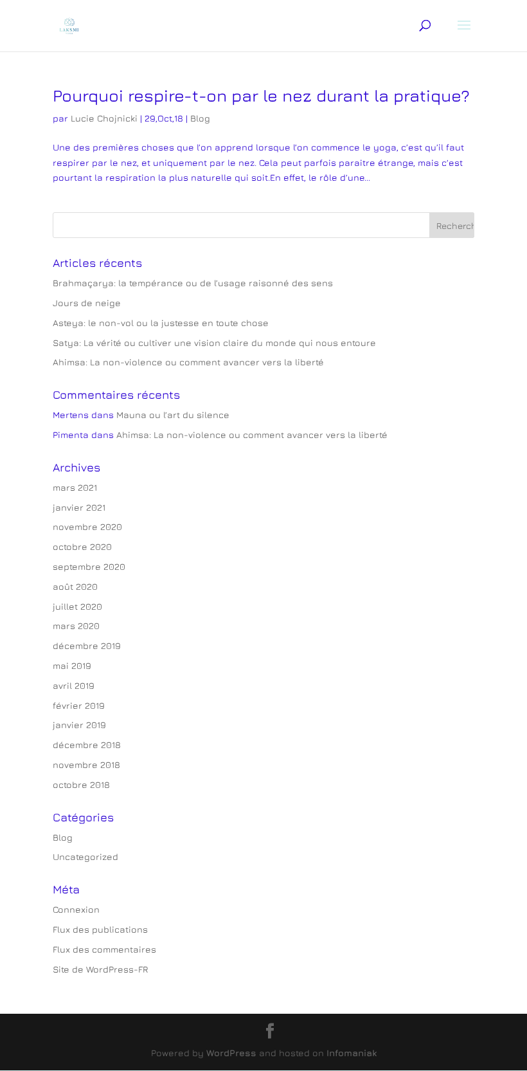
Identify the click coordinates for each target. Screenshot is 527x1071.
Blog (200, 118)
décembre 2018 (87, 744)
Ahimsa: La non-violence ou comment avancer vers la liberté (188, 361)
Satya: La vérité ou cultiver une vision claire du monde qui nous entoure (214, 342)
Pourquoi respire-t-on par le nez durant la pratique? (261, 95)
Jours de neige (87, 302)
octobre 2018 (81, 784)
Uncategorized (85, 856)
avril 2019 (73, 685)
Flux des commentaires (104, 949)
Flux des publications (100, 929)
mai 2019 (72, 665)
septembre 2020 (89, 566)
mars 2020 (76, 625)
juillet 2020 (77, 606)
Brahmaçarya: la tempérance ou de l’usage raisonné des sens (193, 282)
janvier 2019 (79, 724)
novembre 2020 (87, 526)
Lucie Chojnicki (104, 118)
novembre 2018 (86, 764)
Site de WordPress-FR (100, 969)
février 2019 (79, 705)
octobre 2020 (82, 546)
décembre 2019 (87, 645)
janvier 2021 (79, 507)
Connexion (76, 909)
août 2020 (75, 586)
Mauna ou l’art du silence (172, 414)
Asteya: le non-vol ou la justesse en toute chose (161, 322)
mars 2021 (75, 487)
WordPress (231, 1052)
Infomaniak (351, 1052)
